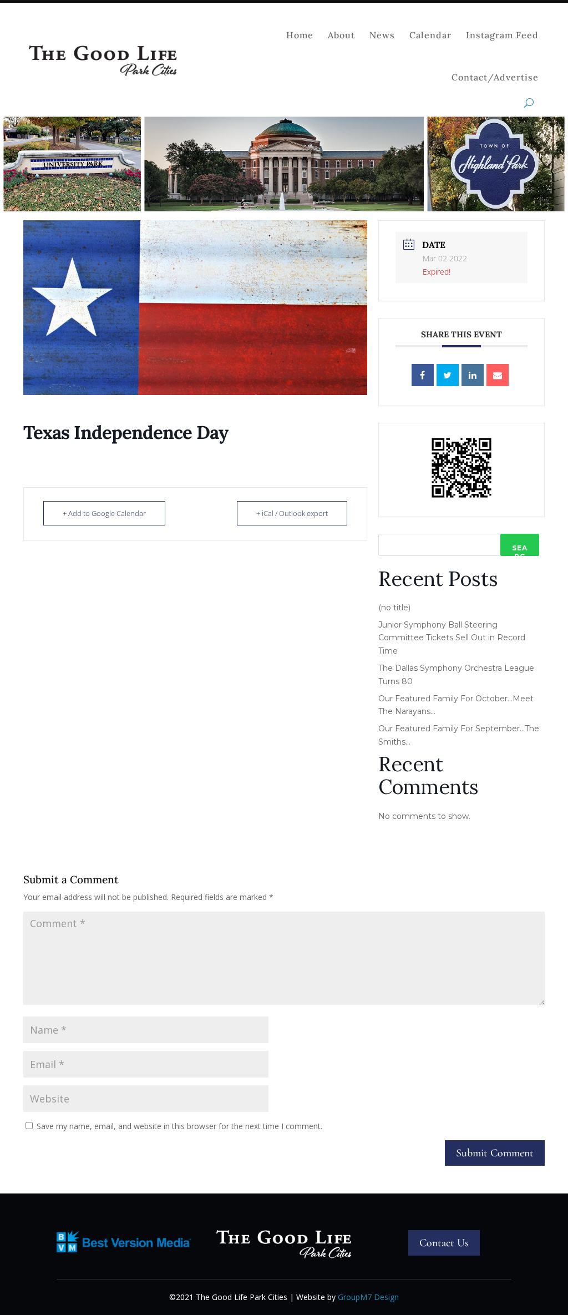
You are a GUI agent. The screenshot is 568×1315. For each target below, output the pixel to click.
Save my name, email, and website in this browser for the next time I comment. (179, 1126)
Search (520, 550)
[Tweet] (448, 375)
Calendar (430, 35)
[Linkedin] (473, 375)
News (382, 35)
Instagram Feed (502, 35)
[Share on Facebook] (423, 375)
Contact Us (444, 1243)
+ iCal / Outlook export (292, 513)
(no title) (394, 608)
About (341, 35)
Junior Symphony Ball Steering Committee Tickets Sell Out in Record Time (451, 638)
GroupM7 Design (368, 1297)
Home (299, 35)
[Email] (497, 375)
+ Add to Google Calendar (104, 513)
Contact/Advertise (495, 77)
